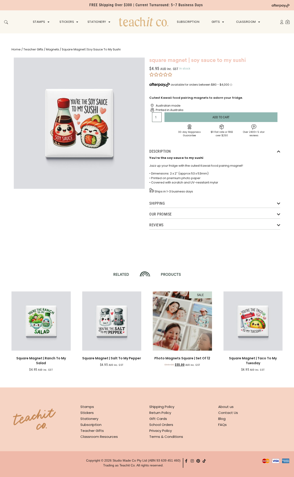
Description (160, 151)
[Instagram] (192, 461)
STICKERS (66, 22)
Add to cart (220, 117)
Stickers (87, 412)
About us (226, 406)
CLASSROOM (246, 22)
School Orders (161, 424)
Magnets (52, 49)
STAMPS (39, 22)
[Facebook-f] (186, 461)
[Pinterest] (198, 461)
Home (16, 49)
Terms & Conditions (166, 436)
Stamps (87, 406)
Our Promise (160, 214)
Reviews (156, 225)
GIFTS (216, 22)
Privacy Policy (160, 430)
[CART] (288, 22)
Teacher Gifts (33, 49)
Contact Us (228, 412)
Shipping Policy (161, 406)
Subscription (91, 424)
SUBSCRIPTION (188, 22)
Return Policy (160, 412)
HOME (143, 22)
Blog (222, 418)
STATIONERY (97, 22)
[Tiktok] (204, 461)
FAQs (222, 424)
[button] (6, 22)
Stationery (89, 418)
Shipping (157, 203)
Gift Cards (158, 418)
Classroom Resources (99, 436)
